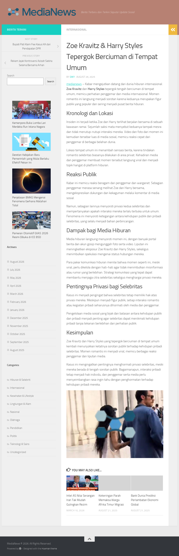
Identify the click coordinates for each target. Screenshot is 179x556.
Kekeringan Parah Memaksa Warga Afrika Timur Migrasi (111, 500)
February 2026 (18, 301)
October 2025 (17, 334)
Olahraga (15, 420)
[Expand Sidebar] (173, 29)
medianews (74, 84)
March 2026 (16, 293)
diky (72, 76)
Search (10, 75)
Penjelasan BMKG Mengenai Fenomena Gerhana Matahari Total (29, 201)
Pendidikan (16, 428)
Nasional (14, 412)
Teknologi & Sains (19, 444)
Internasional (76, 29)
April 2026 (15, 285)
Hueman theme (49, 548)
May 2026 (15, 277)
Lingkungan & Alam (20, 403)
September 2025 (19, 342)
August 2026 (17, 261)
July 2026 (15, 269)
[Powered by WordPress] (20, 548)
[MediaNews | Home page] (42, 12)
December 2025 (19, 318)
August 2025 (17, 350)
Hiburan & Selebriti (20, 379)
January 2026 (17, 310)
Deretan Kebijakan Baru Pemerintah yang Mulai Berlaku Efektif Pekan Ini (30, 158)
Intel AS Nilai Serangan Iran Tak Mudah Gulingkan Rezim (80, 500)
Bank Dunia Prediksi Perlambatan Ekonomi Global (144, 500)
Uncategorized (18, 452)
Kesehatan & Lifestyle (22, 395)
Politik (13, 436)
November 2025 (19, 326)
